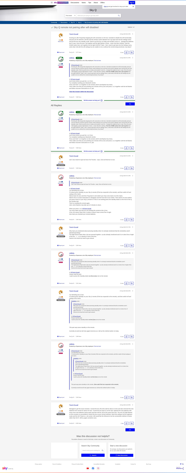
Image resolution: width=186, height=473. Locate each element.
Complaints (117, 464)
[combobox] (96, 15)
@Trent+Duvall (75, 65)
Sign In (132, 2)
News (84, 2)
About (96, 2)
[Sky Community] (61, 3)
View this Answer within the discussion (81, 91)
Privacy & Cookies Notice (77, 464)
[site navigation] (52, 2)
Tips (89, 2)
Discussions (75, 2)
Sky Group (148, 464)
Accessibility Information (99, 464)
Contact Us (133, 464)
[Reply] (132, 52)
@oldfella (73, 301)
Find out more (97, 60)
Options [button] (130, 27)
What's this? (61, 41)
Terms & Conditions (56, 464)
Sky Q (93, 10)
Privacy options (38, 464)
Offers (102, 2)
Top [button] (183, 464)
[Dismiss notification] (133, 6)
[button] (133, 34)
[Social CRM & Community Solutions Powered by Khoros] (180, 468)
